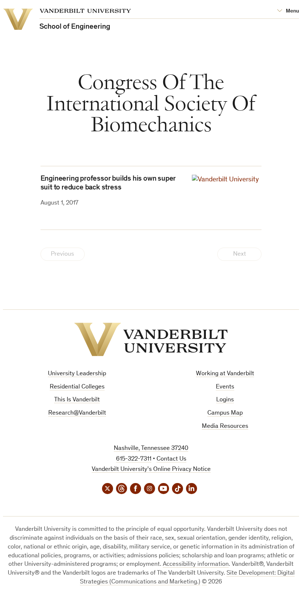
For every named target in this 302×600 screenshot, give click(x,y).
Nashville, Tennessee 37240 (151, 448)
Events (225, 387)
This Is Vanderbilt (77, 400)
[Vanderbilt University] (151, 339)
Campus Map (225, 413)
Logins (225, 400)
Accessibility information (196, 564)
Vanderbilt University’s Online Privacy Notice (151, 469)
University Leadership (77, 374)
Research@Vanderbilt (77, 413)
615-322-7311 (133, 459)
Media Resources (225, 426)
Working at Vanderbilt (225, 374)
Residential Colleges (77, 387)
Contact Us (171, 459)
